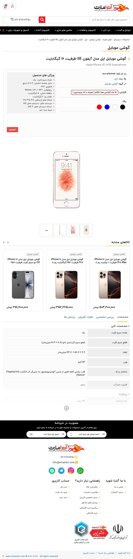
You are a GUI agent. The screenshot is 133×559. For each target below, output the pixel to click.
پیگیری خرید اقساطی (89, 508)
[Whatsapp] (80, 470)
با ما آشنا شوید (116, 481)
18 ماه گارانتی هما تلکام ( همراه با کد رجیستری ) (95, 92)
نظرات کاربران (85, 317)
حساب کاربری (60, 481)
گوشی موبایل (94, 39)
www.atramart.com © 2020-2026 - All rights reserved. (32, 556)
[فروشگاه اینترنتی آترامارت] (111, 13)
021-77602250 (22, 20)
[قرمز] (99, 107)
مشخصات (122, 317)
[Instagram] (71, 470)
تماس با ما (118, 487)
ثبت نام (63, 487)
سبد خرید (63, 497)
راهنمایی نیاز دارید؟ (87, 481)
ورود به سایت (61, 492)
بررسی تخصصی (105, 317)
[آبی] (107, 107)
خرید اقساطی (92, 513)
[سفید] (114, 107)
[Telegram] (61, 470)
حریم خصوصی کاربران (89, 497)
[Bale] (52, 470)
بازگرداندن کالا (92, 487)
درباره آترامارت (117, 492)
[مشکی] (122, 107)
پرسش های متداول (90, 502)
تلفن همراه (107, 39)
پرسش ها (69, 317)
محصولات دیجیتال (122, 39)
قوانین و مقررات (91, 492)
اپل (86, 39)
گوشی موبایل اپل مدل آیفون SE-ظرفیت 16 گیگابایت (60, 39)
